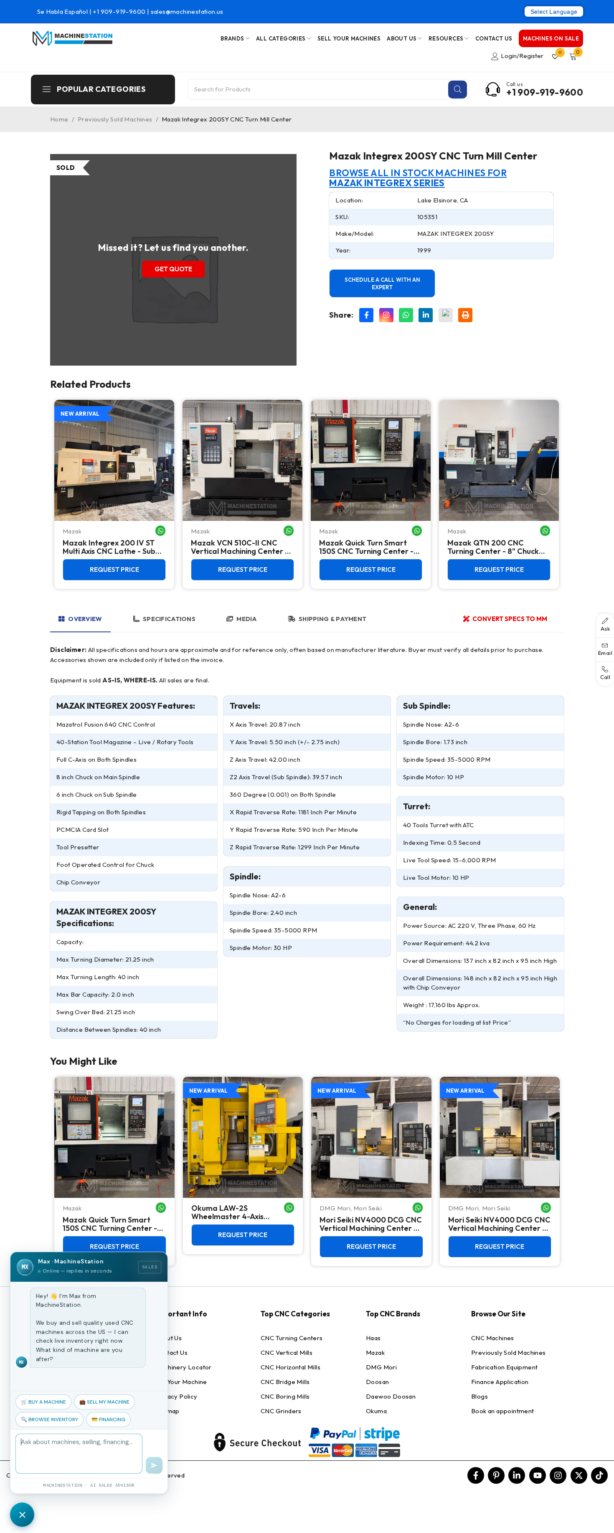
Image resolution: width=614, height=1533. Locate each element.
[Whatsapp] (406, 315)
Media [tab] (246, 619)
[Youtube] (537, 1475)
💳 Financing (108, 1419)
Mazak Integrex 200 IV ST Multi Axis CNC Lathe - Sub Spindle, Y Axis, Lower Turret (112, 547)
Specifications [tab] (169, 619)
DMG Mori (335, 1208)
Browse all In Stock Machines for (418, 178)
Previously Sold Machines (115, 119)
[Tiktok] (599, 1475)
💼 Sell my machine (104, 1402)
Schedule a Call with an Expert (382, 283)
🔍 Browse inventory (49, 1419)
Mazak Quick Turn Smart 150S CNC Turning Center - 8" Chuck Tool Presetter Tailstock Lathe (366, 547)
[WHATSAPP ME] (160, 530)
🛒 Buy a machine (43, 1402)
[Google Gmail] (446, 315)
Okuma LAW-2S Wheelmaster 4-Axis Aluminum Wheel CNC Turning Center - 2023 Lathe (242, 1212)
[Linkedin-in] (516, 1475)
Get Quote (173, 269)
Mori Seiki (367, 1208)
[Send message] (154, 1465)
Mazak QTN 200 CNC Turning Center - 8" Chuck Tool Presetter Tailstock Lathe (493, 547)
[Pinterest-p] (496, 1475)
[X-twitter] (579, 1475)
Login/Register (522, 56)
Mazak (72, 531)
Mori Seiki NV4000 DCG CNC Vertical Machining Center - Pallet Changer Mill (371, 1224)
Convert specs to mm (509, 619)
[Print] (465, 315)
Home (59, 119)
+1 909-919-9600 (120, 11)
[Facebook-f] (475, 1475)
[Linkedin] (426, 315)
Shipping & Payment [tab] (332, 619)
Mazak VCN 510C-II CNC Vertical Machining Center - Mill (239, 547)
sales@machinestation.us (187, 11)
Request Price (114, 569)
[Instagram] (386, 315)
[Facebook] (366, 315)
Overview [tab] (85, 619)
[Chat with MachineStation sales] (22, 1515)
